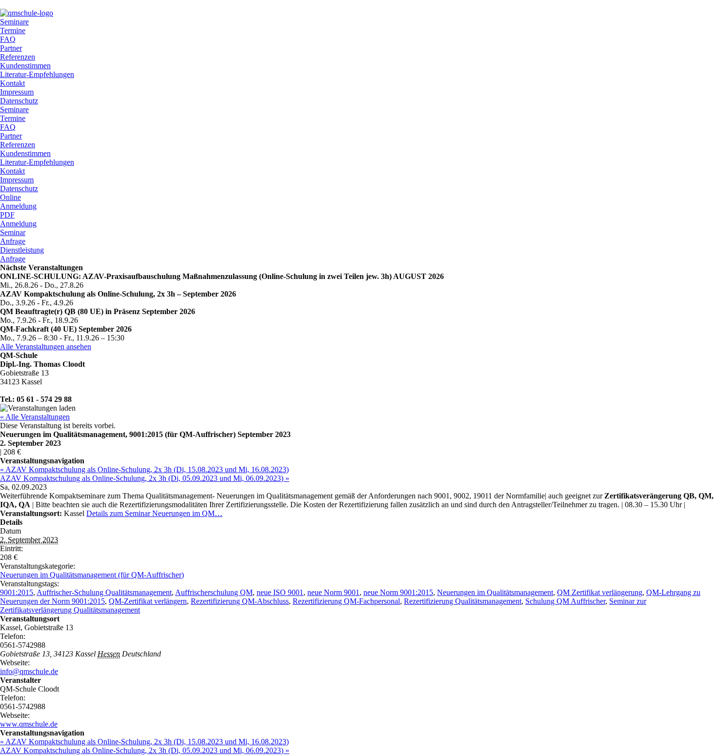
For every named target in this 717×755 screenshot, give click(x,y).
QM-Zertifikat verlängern (148, 601)
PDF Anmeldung (18, 219)
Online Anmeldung (18, 201)
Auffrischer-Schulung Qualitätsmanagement (104, 592)
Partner (11, 48)
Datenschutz (19, 101)
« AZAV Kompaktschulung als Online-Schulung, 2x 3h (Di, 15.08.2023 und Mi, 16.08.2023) (144, 469)
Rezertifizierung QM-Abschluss (240, 601)
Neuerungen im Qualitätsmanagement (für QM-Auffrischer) (92, 575)
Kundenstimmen (25, 65)
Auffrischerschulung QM (214, 592)
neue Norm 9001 (333, 592)
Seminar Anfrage (12, 236)
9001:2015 (16, 592)
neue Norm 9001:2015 (398, 592)
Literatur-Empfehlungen (37, 74)
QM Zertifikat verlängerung (599, 592)
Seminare (14, 22)
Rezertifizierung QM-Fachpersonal (346, 601)
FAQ (8, 39)
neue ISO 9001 (280, 592)
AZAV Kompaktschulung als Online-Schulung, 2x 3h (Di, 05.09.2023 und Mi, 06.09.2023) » (144, 478)
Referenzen (17, 57)
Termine (12, 30)
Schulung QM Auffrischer (565, 601)
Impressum (17, 92)
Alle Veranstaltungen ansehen (45, 346)
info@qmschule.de (29, 671)
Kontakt (12, 83)
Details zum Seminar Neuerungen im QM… (154, 513)
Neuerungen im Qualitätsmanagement (495, 592)
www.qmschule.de (29, 724)
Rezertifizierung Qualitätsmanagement (462, 601)
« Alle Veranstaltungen (35, 417)
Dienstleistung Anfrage (22, 254)
